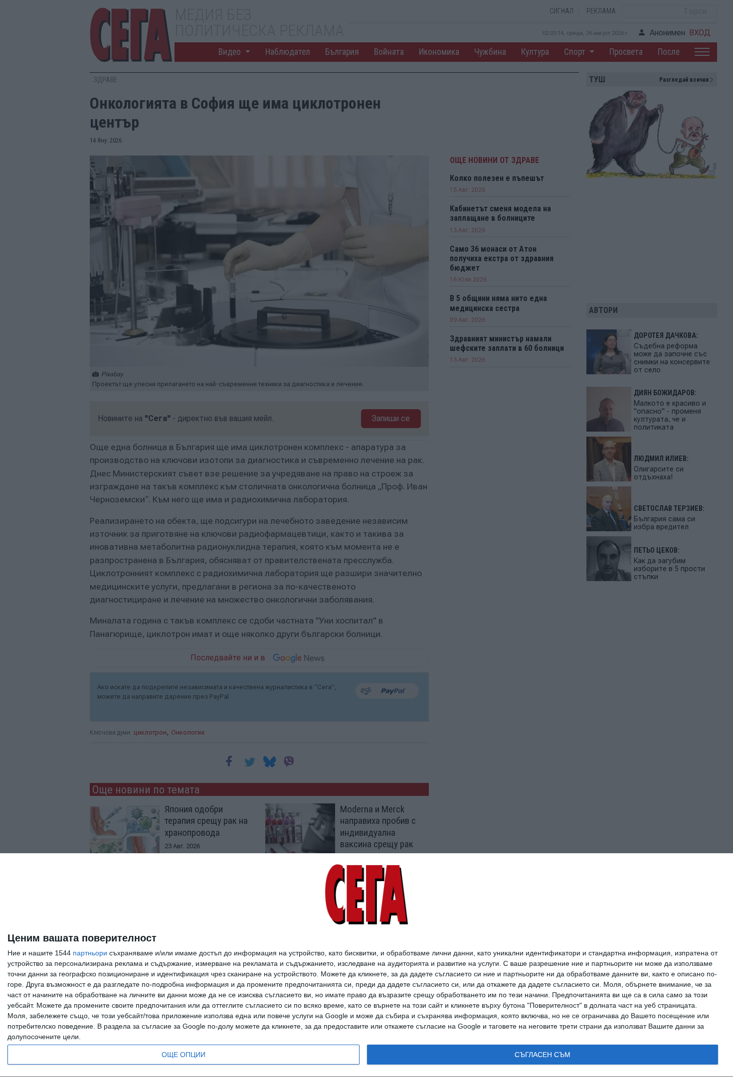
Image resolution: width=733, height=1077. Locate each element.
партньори (90, 952)
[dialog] (366, 965)
